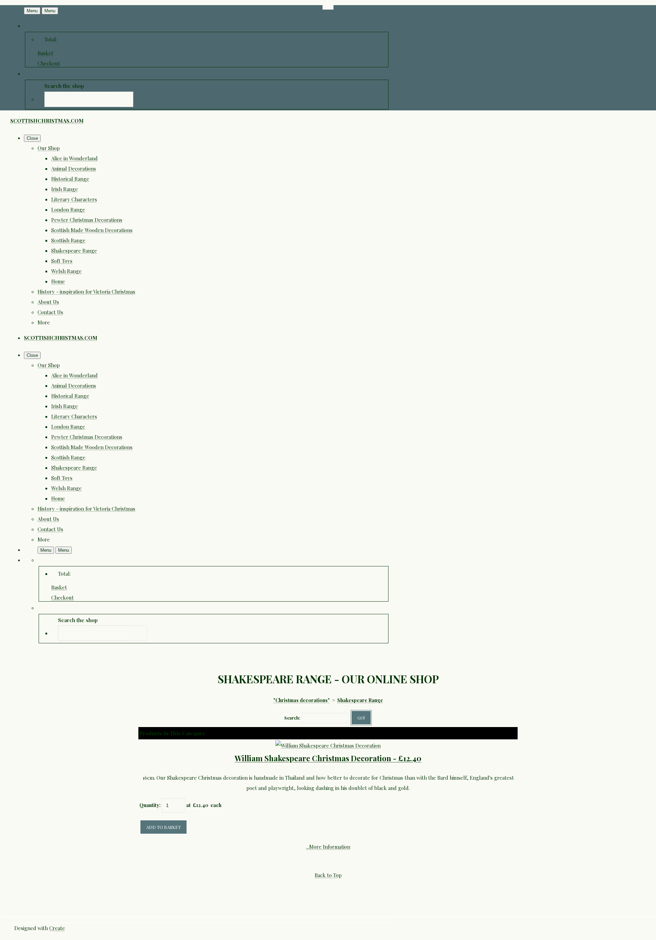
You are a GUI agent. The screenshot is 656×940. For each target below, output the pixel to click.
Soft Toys (61, 260)
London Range (68, 209)
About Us (48, 301)
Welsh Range (66, 271)
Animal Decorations (73, 168)
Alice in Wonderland (74, 158)
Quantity (149, 805)
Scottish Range (68, 240)
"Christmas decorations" (301, 700)
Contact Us (50, 312)
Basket (45, 53)
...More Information (328, 846)
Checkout (49, 63)
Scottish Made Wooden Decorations (92, 230)
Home (58, 281)
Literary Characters (74, 199)
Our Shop (49, 148)
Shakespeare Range (74, 250)
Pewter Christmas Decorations (86, 219)
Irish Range (64, 189)
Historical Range (70, 178)
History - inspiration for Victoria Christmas (86, 291)
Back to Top (328, 875)
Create (57, 928)
